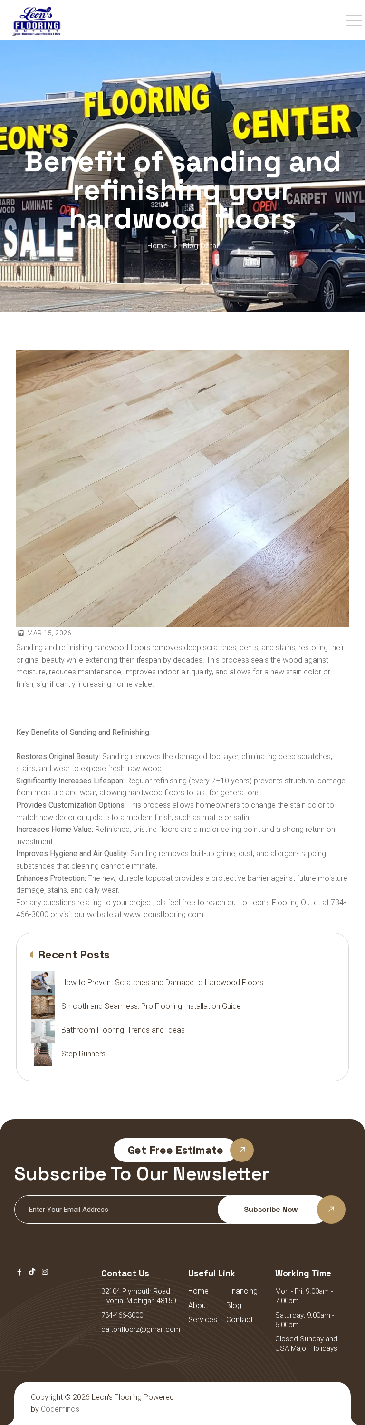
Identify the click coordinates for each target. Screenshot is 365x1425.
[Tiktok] (32, 1272)
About (198, 1305)
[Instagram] (45, 1272)
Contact (239, 1319)
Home (198, 1291)
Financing (242, 1291)
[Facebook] (19, 1272)
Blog (233, 1305)
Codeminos (60, 1409)
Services (202, 1319)
